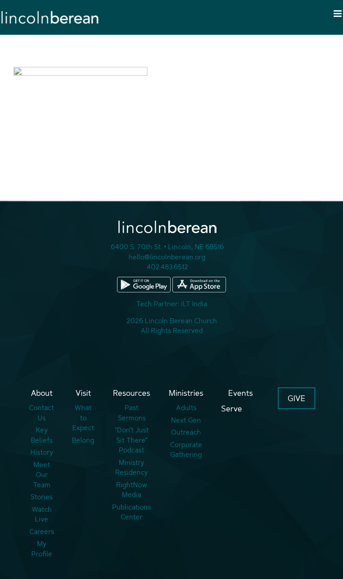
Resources (131, 393)
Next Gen (186, 420)
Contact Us (41, 413)
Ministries (186, 393)
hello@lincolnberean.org (167, 257)
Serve (231, 408)
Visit (83, 393)
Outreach (186, 432)
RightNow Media (131, 490)
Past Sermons (132, 413)
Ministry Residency (131, 467)
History (41, 452)
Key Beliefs (42, 435)
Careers (41, 531)
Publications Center (131, 512)
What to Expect (83, 417)
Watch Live (42, 514)
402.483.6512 (167, 266)
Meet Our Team (41, 474)
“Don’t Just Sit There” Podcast (132, 440)
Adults (186, 407)
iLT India (194, 303)
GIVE (296, 398)
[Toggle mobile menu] (338, 13)
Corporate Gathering (186, 450)
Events (240, 393)
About (42, 393)
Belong (83, 440)
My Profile (41, 548)
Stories (41, 496)
